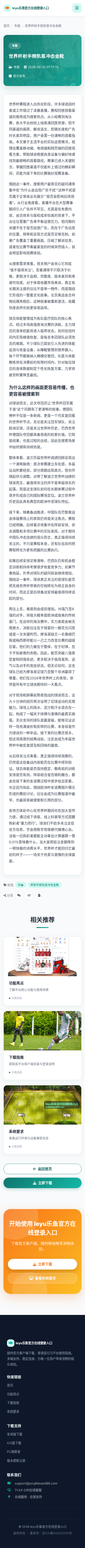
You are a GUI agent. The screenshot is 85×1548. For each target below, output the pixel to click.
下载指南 (13, 1403)
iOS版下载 (14, 1443)
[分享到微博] (29, 895)
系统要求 (13, 1411)
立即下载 (45, 1183)
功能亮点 (13, 1394)
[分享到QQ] (39, 895)
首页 (6, 25)
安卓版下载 (14, 1434)
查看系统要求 (45, 1278)
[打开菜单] (77, 8)
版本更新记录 (16, 1460)
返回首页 (45, 1169)
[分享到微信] (19, 895)
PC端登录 (13, 1452)
